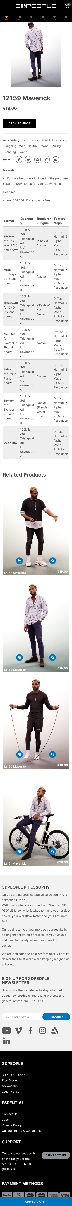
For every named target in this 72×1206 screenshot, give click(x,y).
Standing (10, 152)
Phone (44, 146)
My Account (10, 1086)
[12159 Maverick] (19, 159)
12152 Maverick (15, 573)
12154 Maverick (15, 669)
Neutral (32, 146)
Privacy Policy (12, 1125)
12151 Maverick (15, 863)
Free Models (10, 1080)
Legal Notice (10, 1091)
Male (22, 146)
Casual (45, 140)
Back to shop (19, 123)
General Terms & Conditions (21, 1130)
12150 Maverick (15, 766)
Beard (24, 140)
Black (34, 140)
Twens (22, 152)
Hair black (59, 140)
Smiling (56, 146)
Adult (14, 140)
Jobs (5, 1119)
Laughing (10, 146)
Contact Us (9, 1114)
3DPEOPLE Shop (13, 1075)
